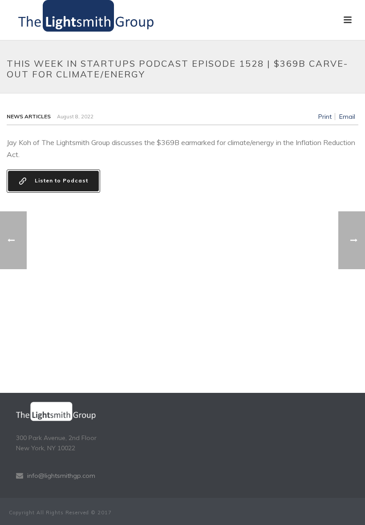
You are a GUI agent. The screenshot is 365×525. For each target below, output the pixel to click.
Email (347, 116)
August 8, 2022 (75, 116)
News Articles (29, 116)
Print (325, 116)
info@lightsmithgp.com (61, 476)
